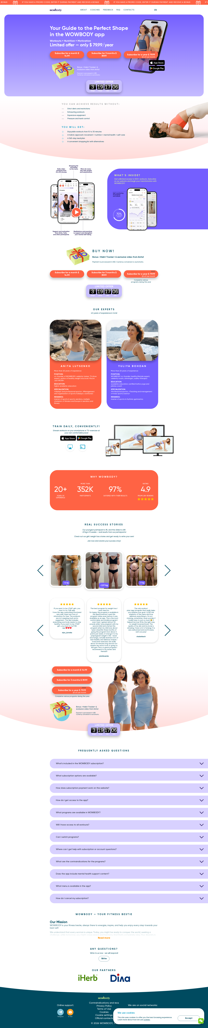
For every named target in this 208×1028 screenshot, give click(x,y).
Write (104, 959)
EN (155, 10)
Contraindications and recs (104, 1003)
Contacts (129, 10)
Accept (188, 1018)
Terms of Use (104, 1009)
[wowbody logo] (56, 10)
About (83, 10)
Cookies (104, 1012)
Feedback (108, 10)
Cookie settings (104, 1015)
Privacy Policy (104, 1006)
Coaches (95, 10)
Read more (104, 938)
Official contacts (104, 1018)
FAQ (118, 10)
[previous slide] (40, 570)
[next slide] (168, 570)
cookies (147, 1020)
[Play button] (76, 212)
